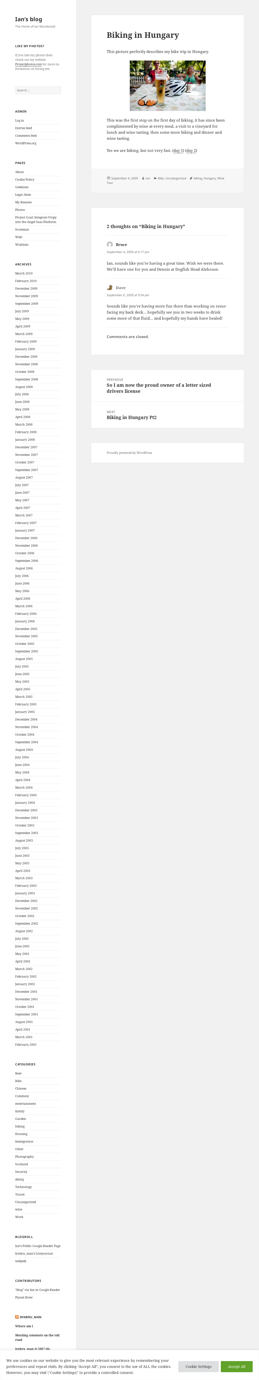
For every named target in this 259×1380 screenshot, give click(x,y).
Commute (22, 1096)
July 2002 (22, 938)
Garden (20, 1119)
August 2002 (24, 931)
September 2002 (26, 923)
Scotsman (22, 229)
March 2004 (24, 787)
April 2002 (22, 961)
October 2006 (24, 553)
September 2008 (26, 379)
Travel (20, 1194)
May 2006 (22, 591)
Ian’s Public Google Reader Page (37, 1246)
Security (21, 1172)
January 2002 (25, 984)
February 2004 (26, 795)
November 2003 (26, 818)
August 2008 (24, 387)
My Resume (23, 202)
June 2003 (22, 855)
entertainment (25, 1103)
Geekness (21, 187)
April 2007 (22, 508)
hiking (20, 1126)
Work (19, 1217)
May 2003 (22, 863)
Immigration (24, 1141)
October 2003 (24, 825)
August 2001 (24, 1022)
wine (18, 1209)
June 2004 (22, 765)
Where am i (24, 1326)
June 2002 (22, 946)
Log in (19, 120)
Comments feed (26, 135)
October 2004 (24, 734)
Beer (18, 1073)
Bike (18, 1081)
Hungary (210, 178)
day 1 (178, 150)
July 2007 (22, 485)
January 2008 (25, 439)
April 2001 (22, 1029)
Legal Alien (23, 194)
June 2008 (22, 402)
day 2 (191, 150)
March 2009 (24, 334)
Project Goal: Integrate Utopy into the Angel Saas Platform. (36, 219)
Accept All (236, 1366)
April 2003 (22, 871)
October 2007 (24, 462)
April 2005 (22, 689)
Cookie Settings (198, 1366)
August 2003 (24, 840)
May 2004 (22, 772)
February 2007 (26, 523)
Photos (20, 210)
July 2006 (22, 576)
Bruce (121, 244)
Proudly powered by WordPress (129, 453)
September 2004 (26, 742)
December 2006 (26, 538)
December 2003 (26, 810)
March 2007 (24, 515)
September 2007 (26, 470)
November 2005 (26, 636)
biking (198, 178)
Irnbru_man (31, 1317)
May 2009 (22, 319)
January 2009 (25, 349)
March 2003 (24, 878)
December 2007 (26, 447)
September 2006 (26, 561)
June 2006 (22, 583)
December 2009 (26, 288)
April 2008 (22, 417)
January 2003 (25, 893)
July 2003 (22, 848)
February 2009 (26, 341)
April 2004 (22, 780)
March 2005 (24, 697)
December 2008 (26, 356)
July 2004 (22, 757)
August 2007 (24, 477)
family (20, 1111)
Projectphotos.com (28, 64)
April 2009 (22, 326)
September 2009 (26, 303)
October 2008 (24, 372)
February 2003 (26, 886)
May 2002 (22, 954)
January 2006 (25, 621)
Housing (21, 1134)
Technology (23, 1187)
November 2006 (26, 545)
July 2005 (22, 666)
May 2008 (22, 409)
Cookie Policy (24, 179)
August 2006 (24, 568)
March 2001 (24, 1037)
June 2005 (22, 674)
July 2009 (22, 311)
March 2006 (24, 606)
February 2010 (26, 281)
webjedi (20, 1261)
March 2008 (24, 424)
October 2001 (24, 1007)
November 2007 (26, 455)
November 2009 (26, 296)
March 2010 (24, 273)
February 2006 (26, 614)
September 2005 (26, 651)
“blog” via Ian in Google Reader (37, 1290)
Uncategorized (25, 1202)
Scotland (21, 1164)
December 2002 (26, 901)
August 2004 (24, 750)
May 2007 (22, 500)
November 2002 (26, 908)
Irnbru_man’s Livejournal (34, 1253)
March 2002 (24, 969)
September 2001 (26, 1014)
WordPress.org (25, 143)
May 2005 (22, 681)
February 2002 (26, 976)
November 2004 (26, 727)
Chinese (20, 1088)
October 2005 (24, 644)
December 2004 (26, 719)
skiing (19, 1179)
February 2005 (26, 704)
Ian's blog (28, 19)
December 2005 (26, 629)
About (19, 172)
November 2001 (26, 999)
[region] (129, 1365)
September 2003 (26, 833)
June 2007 (22, 492)
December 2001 (26, 991)
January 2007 (25, 530)
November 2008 (26, 364)
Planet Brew (24, 1297)
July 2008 (22, 394)
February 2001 (26, 1044)
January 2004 (25, 803)
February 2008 (26, 432)
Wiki (18, 237)
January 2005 (25, 712)
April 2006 (22, 598)
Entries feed (23, 128)
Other (19, 1149)
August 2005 (24, 659)
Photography (24, 1156)
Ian (148, 178)
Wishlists (21, 244)
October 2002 (24, 916)
